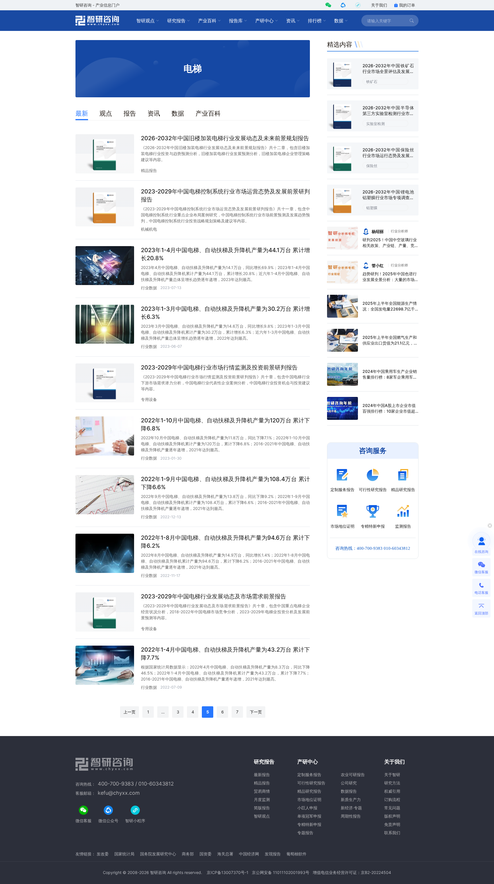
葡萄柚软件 (296, 853)
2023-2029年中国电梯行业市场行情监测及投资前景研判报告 (219, 367)
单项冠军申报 (309, 816)
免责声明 (392, 824)
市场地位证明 (309, 799)
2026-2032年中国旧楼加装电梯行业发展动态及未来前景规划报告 (225, 138)
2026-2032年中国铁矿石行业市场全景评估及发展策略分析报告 (388, 71)
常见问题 (392, 807)
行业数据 (149, 287)
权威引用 (392, 791)
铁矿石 (371, 81)
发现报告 (273, 853)
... (163, 711)
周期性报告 (351, 816)
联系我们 (392, 832)
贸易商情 (262, 791)
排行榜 (315, 20)
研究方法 (392, 782)
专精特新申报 (309, 824)
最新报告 (262, 774)
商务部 (188, 853)
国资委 (206, 853)
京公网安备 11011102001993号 (280, 872)
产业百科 (207, 20)
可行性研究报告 (311, 782)
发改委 (103, 853)
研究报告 (176, 20)
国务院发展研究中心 (158, 853)
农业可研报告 (353, 774)
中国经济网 (249, 853)
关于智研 (392, 774)
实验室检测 (375, 123)
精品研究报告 (309, 791)
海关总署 (225, 853)
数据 (338, 20)
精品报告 (149, 170)
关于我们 (379, 5)
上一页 (130, 711)
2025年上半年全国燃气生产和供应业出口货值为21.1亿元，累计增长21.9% (390, 343)
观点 (105, 113)
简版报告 (262, 807)
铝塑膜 (371, 207)
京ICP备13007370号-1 (227, 872)
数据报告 (349, 791)
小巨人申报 (307, 807)
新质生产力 (351, 799)
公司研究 (349, 782)
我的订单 (407, 5)
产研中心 (264, 20)
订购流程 (392, 799)
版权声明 (392, 816)
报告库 (236, 20)
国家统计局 (124, 853)
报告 (130, 113)
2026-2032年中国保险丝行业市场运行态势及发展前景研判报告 (388, 155)
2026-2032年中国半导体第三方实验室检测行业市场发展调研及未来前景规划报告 (388, 116)
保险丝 (371, 165)
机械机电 (149, 229)
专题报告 (305, 832)
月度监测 (262, 799)
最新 (81, 113)
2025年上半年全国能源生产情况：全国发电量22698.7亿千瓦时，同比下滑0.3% (389, 309)
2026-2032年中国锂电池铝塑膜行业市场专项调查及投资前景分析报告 (388, 197)
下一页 (256, 711)
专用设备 (149, 399)
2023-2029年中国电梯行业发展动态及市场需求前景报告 (213, 596)
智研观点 (145, 20)
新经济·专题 (351, 807)
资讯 (290, 20)
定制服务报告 (309, 774)
